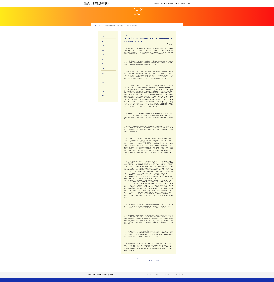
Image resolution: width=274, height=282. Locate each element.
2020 (102, 64)
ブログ (189, 3)
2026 (102, 36)
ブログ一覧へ (147, 260)
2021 (102, 59)
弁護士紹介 (164, 3)
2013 (102, 96)
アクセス (177, 3)
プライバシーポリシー (181, 275)
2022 (102, 55)
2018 (102, 73)
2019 (102, 68)
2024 (102, 45)
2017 (102, 77)
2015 (102, 87)
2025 (102, 41)
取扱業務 (170, 3)
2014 (102, 91)
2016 (102, 82)
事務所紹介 (156, 3)
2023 (102, 50)
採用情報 (183, 3)
